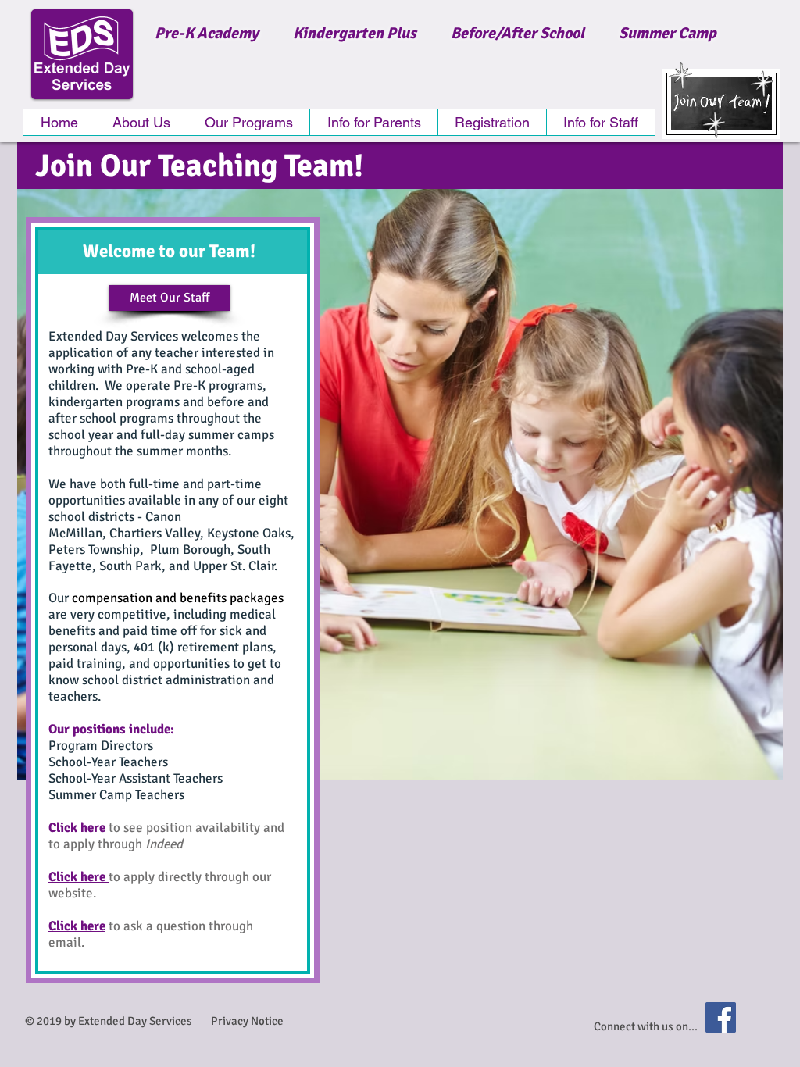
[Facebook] (720, 1017)
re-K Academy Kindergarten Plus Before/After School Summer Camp (440, 33)
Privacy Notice (247, 1021)
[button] (248, 122)
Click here (76, 827)
